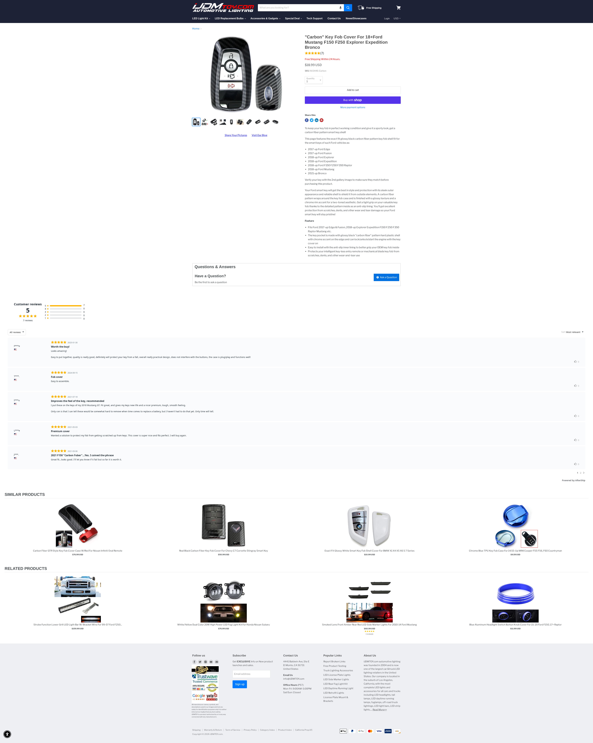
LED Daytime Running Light (338, 688)
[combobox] (301, 7)
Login (387, 18)
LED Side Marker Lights (336, 679)
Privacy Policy (250, 730)
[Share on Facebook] (307, 120)
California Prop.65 (303, 730)
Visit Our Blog (259, 135)
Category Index (267, 730)
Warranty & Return (213, 730)
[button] (340, 7)
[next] (585, 532)
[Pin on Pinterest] (321, 120)
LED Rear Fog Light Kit (335, 684)
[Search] (348, 7)
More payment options (352, 107)
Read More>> (380, 709)
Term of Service (232, 730)
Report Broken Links (334, 661)
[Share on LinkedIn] (316, 120)
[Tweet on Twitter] (311, 120)
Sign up (239, 684)
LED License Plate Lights (337, 675)
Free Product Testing (334, 666)
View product (77, 528)
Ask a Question (388, 277)
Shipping (196, 730)
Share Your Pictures (236, 135)
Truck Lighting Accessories (338, 670)
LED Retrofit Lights (333, 692)
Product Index (285, 730)
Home (195, 28)
